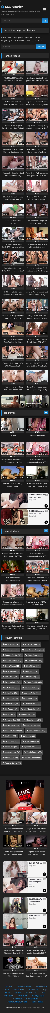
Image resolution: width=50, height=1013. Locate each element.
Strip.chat (5, 406)
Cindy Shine (34, 655)
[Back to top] (42, 1006)
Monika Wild (28, 714)
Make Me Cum (7, 404)
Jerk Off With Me (35, 863)
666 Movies (13, 6)
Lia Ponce (11, 709)
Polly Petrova (32, 725)
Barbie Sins (11, 650)
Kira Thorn (30, 698)
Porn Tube (22, 996)
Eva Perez (11, 677)
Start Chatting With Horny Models (33, 404)
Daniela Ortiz (35, 660)
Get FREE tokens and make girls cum (37, 496)
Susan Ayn (11, 747)
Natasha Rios (12, 720)
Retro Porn (17, 999)
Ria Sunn (10, 736)
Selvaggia (29, 736)
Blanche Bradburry (34, 650)
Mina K (10, 714)
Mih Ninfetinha (31, 709)
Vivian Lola (11, 758)
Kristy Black (11, 704)
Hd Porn (9, 986)
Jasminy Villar (31, 693)
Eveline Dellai (31, 677)
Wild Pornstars (24, 986)
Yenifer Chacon (32, 758)
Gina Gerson (32, 688)
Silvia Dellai (11, 741)
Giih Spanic (11, 688)
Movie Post (19, 989)
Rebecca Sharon (14, 731)
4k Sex (18, 992)
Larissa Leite (32, 704)
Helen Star (11, 693)
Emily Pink (31, 671)
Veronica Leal (12, 752)
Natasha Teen (34, 720)
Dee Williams (12, 666)
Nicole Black (12, 725)
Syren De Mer (31, 747)
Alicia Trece (11, 644)
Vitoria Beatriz (34, 752)
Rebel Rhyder (37, 731)
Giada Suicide (34, 682)
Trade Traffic (37, 1002)
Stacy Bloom (32, 741)
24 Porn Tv (31, 992)
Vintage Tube (38, 996)
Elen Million (32, 666)
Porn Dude (33, 989)
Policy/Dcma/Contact (17, 1002)
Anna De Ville (32, 644)
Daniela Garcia (13, 660)
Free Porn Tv (32, 999)
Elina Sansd (12, 671)
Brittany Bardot (13, 655)
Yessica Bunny (13, 763)
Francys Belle (12, 682)
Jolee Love (11, 698)
